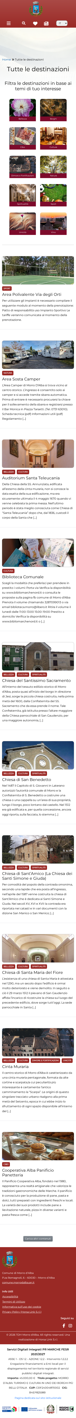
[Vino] (53, 221)
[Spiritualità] (22, 193)
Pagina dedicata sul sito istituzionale (38, 1398)
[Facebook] (64, 1326)
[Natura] (53, 164)
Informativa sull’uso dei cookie (21, 1306)
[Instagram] (70, 1326)
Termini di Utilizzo (13, 1301)
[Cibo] (22, 136)
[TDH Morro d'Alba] (36, 9)
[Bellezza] (22, 107)
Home (6, 59)
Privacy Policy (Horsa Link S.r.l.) (22, 1311)
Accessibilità (10, 1296)
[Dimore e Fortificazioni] (22, 164)
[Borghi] (53, 107)
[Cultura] (53, 136)
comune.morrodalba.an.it (18, 1282)
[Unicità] (22, 221)
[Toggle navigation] (8, 23)
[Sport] (53, 193)
